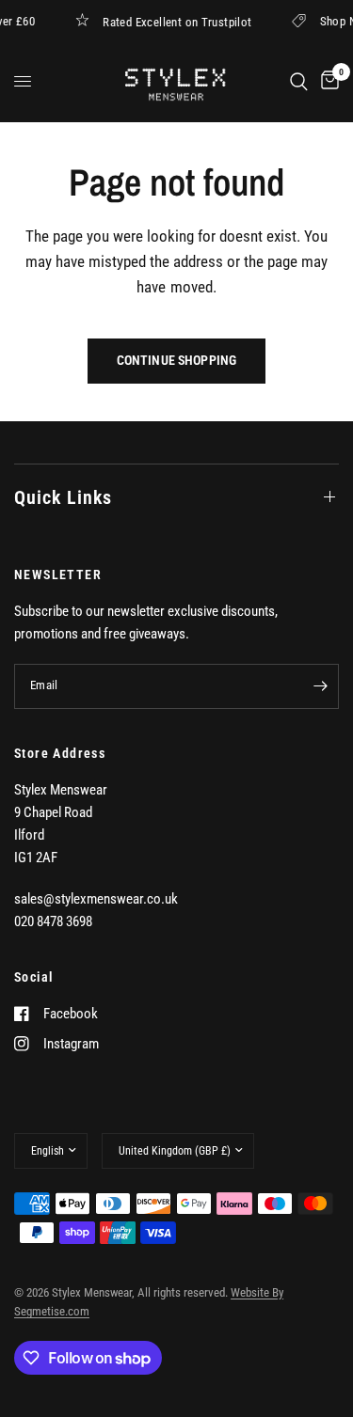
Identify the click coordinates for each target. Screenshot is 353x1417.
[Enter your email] (320, 686)
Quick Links (63, 497)
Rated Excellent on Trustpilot (179, 21)
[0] (326, 81)
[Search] (298, 81)
